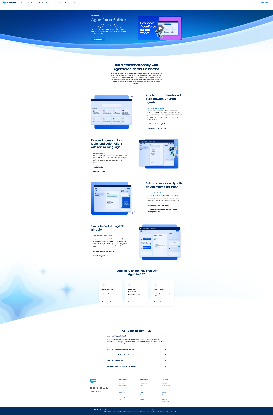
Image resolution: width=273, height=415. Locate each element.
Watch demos (105, 302)
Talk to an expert (97, 39)
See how (130, 302)
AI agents (149, 339)
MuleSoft (114, 77)
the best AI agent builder (155, 343)
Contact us (157, 302)
